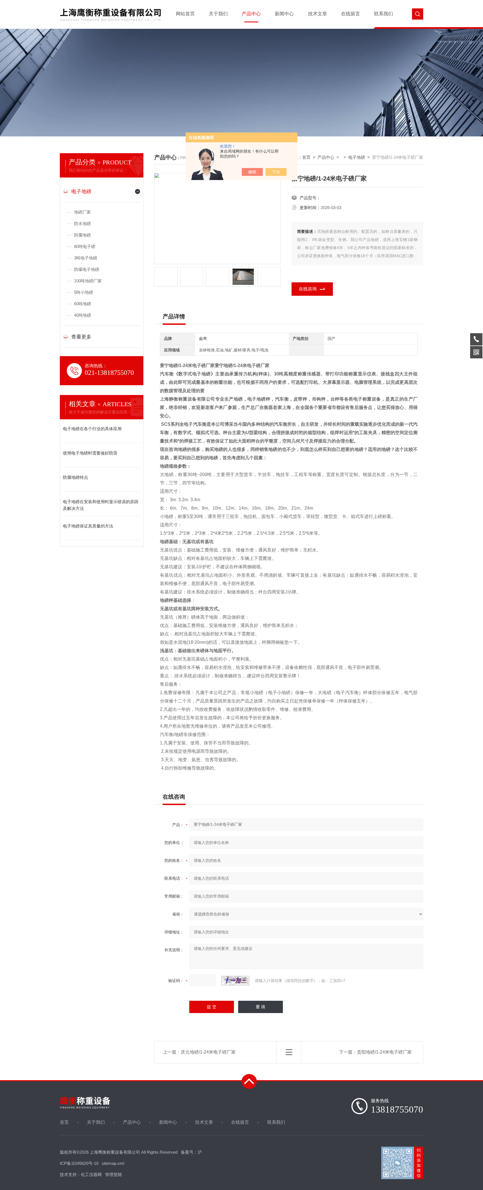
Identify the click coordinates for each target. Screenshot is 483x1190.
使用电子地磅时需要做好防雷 (90, 453)
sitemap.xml (113, 1163)
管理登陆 (113, 1174)
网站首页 (185, 13)
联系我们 (383, 13)
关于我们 (218, 13)
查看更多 (81, 337)
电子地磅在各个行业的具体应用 (92, 428)
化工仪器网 (91, 1174)
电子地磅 (81, 191)
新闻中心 (284, 13)
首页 (306, 157)
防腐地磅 (82, 235)
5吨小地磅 (83, 292)
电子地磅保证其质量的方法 (88, 526)
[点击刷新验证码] (235, 980)
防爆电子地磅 (86, 269)
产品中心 (251, 13)
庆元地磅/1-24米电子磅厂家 (208, 1052)
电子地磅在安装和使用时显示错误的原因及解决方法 (100, 505)
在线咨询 (308, 289)
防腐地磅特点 (75, 477)
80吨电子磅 (84, 246)
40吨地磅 (82, 315)
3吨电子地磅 (85, 257)
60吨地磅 (82, 303)
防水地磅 (82, 223)
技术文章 (317, 13)
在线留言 (350, 13)
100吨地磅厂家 (88, 280)
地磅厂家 (82, 212)
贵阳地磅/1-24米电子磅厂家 (384, 1052)
